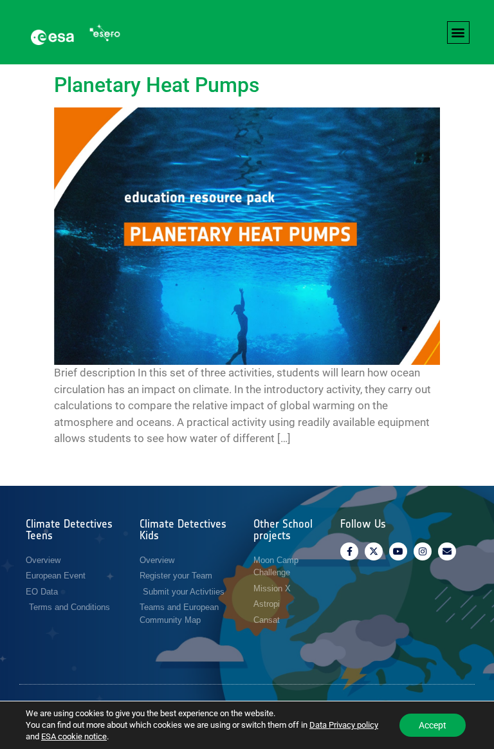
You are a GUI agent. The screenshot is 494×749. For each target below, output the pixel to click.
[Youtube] (398, 551)
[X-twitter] (374, 551)
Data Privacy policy (343, 725)
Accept (432, 725)
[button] (458, 32)
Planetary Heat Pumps (156, 85)
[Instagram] (423, 551)
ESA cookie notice (74, 736)
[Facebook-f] (349, 551)
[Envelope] (447, 551)
